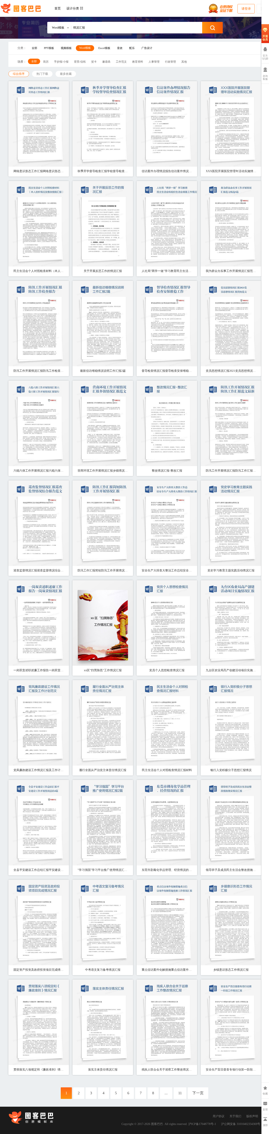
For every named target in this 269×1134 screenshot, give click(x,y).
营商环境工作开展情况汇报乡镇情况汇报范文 (103, 470)
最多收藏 (66, 73)
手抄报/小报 (61, 61)
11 (180, 1093)
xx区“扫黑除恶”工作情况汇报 (103, 670)
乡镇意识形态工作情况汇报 (231, 969)
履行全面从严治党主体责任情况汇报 (102, 770)
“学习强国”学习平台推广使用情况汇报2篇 (103, 870)
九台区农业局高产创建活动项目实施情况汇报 (231, 670)
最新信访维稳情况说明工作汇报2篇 (103, 370)
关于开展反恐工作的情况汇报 (103, 271)
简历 (46, 61)
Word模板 (85, 47)
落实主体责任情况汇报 (102, 1069)
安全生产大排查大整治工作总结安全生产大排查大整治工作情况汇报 (167, 570)
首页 (57, 8)
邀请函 (106, 61)
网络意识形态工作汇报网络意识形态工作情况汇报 (38, 171)
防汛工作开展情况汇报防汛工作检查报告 (38, 370)
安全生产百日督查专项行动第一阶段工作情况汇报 (231, 1069)
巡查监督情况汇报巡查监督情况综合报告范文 (38, 570)
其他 (184, 61)
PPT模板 (49, 48)
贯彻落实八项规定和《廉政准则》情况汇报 (38, 1069)
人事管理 (154, 61)
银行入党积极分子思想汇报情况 (231, 770)
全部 (34, 48)
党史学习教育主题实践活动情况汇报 (230, 570)
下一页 (198, 1093)
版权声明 (252, 1116)
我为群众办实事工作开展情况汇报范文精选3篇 (231, 271)
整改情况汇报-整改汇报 (167, 470)
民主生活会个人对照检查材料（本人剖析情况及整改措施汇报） (38, 271)
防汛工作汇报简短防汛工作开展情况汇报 (103, 570)
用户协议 (218, 1116)
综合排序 (19, 73)
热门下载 (42, 73)
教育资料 (137, 61)
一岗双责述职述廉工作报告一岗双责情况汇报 (38, 670)
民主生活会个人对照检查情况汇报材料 (167, 770)
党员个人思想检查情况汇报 (167, 670)
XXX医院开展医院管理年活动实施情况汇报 (231, 171)
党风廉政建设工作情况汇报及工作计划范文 (38, 770)
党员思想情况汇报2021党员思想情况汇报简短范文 (231, 370)
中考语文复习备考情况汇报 (102, 969)
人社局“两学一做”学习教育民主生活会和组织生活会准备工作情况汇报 (167, 271)
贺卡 (94, 61)
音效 (120, 48)
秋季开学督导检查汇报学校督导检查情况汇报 (103, 171)
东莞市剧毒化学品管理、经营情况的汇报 (167, 870)
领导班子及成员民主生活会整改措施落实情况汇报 (231, 870)
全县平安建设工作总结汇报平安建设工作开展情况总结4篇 (38, 870)
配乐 (132, 48)
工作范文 (121, 61)
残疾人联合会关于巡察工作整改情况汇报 (167, 1069)
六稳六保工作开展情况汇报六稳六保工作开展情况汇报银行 (38, 470)
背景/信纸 (80, 61)
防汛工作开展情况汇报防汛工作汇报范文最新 (231, 470)
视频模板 (66, 48)
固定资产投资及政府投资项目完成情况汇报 (38, 969)
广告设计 (146, 48)
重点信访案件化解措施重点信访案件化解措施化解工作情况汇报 (167, 969)
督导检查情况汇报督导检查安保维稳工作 (167, 370)
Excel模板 (104, 48)
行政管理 (170, 61)
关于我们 (235, 1116)
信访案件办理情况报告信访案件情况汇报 (167, 171)
